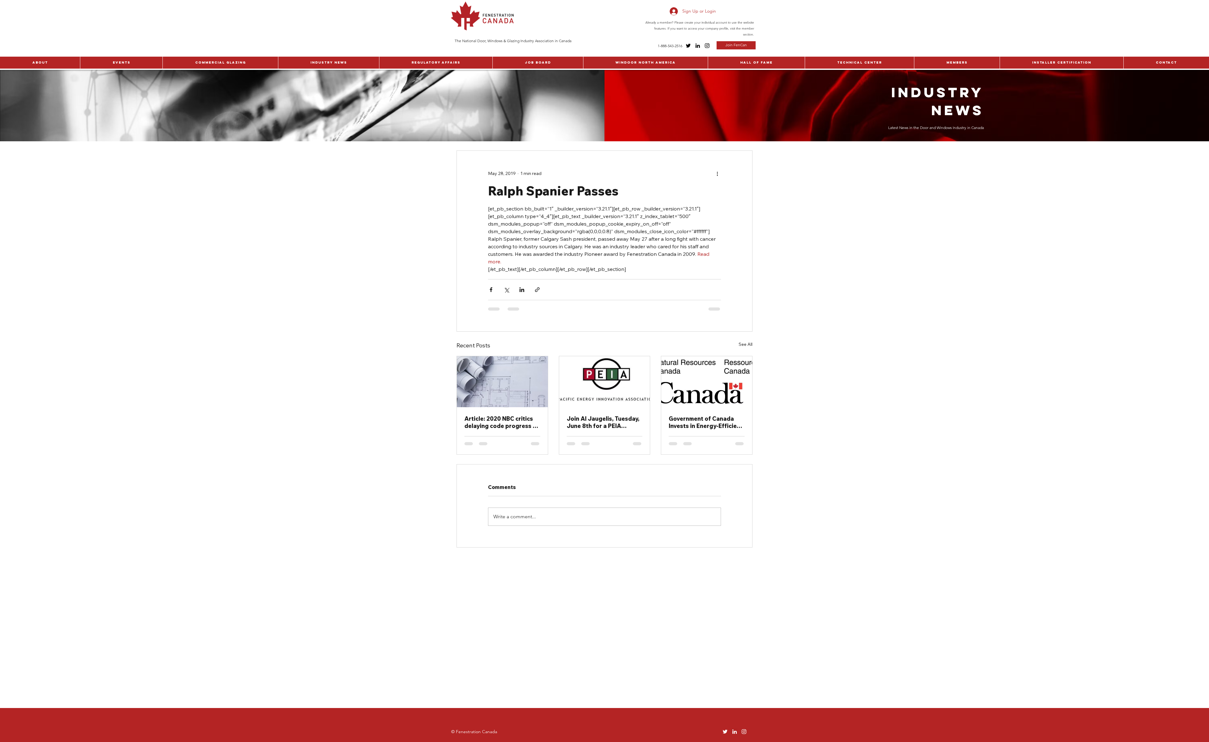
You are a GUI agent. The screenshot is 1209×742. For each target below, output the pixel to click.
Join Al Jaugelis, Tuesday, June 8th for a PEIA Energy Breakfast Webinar (604, 422)
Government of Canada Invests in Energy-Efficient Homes (706, 422)
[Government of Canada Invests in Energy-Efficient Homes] (706, 381)
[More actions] (717, 173)
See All (745, 344)
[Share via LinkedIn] (522, 290)
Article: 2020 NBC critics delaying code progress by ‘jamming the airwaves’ (502, 422)
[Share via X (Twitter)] (506, 290)
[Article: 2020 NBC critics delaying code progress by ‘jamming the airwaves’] (502, 381)
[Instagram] (707, 45)
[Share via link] (537, 290)
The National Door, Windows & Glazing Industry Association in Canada (513, 40)
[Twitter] (688, 45)
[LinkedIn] (698, 45)
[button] (40, 63)
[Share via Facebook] (491, 290)
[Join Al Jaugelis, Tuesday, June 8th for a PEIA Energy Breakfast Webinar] (604, 381)
